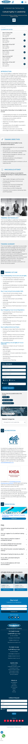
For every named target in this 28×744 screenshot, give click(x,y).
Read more (14, 518)
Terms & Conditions (14, 674)
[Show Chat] (3, 735)
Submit (14, 713)
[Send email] (19, 721)
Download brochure (7, 403)
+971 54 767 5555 (16, 637)
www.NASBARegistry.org (7, 462)
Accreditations (14, 682)
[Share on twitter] (12, 617)
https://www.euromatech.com (14, 642)
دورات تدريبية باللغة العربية (14, 649)
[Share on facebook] (9, 617)
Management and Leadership (11, 26)
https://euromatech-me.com (14, 658)
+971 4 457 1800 (15, 635)
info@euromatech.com (14, 640)
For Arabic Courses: (14, 647)
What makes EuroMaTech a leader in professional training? (10, 539)
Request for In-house (7, 413)
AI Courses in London (14, 668)
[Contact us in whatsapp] (22, 721)
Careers (14, 688)
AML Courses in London (14, 672)
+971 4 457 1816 (15, 651)
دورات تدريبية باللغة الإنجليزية (14, 633)
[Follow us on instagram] (14, 721)
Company (14, 683)
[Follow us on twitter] (8, 721)
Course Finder (14, 664)
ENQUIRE (5, 397)
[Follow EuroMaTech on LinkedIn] (2, 732)
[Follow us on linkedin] (11, 721)
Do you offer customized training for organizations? (10, 558)
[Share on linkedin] (15, 617)
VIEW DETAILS (6, 589)
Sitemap (14, 691)
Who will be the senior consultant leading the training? (13, 549)
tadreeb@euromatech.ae (14, 653)
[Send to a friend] (18, 617)
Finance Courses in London (14, 669)
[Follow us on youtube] (17, 721)
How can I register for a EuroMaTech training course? (12, 534)
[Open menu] (25, 2)
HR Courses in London (14, 671)
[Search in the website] (22, 2)
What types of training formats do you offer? (12, 554)
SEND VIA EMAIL (7, 400)
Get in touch (14, 685)
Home (2, 26)
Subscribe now (14, 611)
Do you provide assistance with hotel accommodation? (10, 563)
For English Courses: (14, 631)
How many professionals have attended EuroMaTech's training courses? (11, 544)
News (14, 690)
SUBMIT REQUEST (8, 388)
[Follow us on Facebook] (5, 721)
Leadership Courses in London (14, 666)
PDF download (14, 687)
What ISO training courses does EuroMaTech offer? (12, 529)
